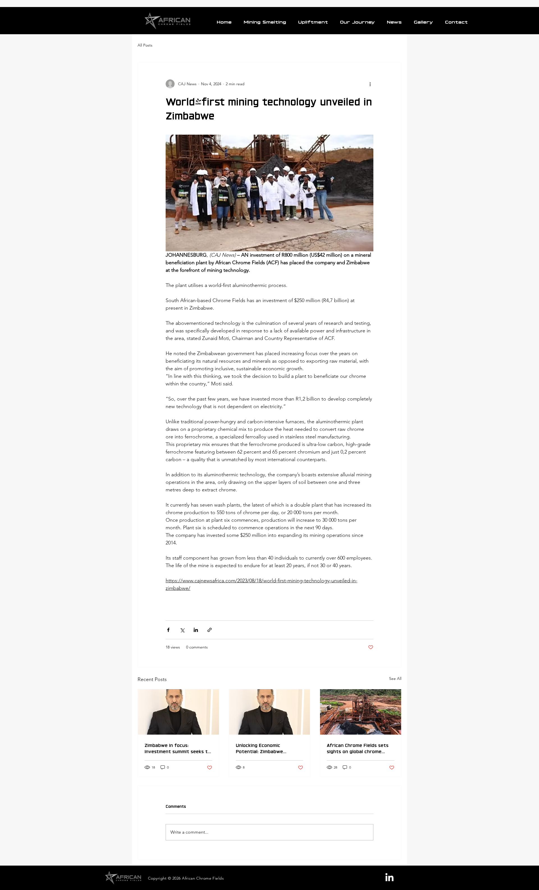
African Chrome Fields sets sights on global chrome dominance (358, 748)
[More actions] (370, 84)
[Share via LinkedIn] (195, 630)
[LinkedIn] (389, 877)
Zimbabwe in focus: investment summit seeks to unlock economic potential (178, 748)
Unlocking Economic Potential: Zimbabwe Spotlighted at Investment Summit (267, 748)
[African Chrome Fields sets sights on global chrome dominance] (360, 712)
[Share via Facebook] (168, 630)
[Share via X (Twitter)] (182, 630)
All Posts (145, 45)
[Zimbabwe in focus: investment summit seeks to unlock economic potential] (178, 712)
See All (395, 678)
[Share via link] (209, 630)
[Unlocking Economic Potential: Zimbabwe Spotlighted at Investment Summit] (269, 712)
